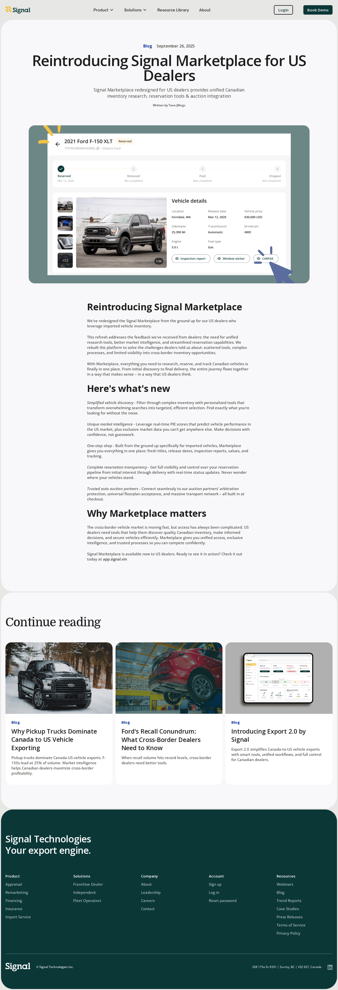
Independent (84, 892)
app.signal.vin (115, 559)
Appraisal (13, 884)
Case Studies (288, 908)
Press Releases (290, 916)
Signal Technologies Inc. (56, 967)
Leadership (151, 892)
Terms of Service (291, 924)
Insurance (14, 908)
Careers (148, 900)
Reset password (223, 900)
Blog (147, 46)
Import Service (18, 916)
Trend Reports (289, 900)
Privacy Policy (288, 933)
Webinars (285, 884)
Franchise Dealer (88, 884)
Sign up (215, 884)
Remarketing (16, 892)
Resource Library (173, 10)
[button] (104, 10)
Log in (214, 892)
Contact (148, 908)
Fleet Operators (87, 900)
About (205, 10)
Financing (13, 900)
